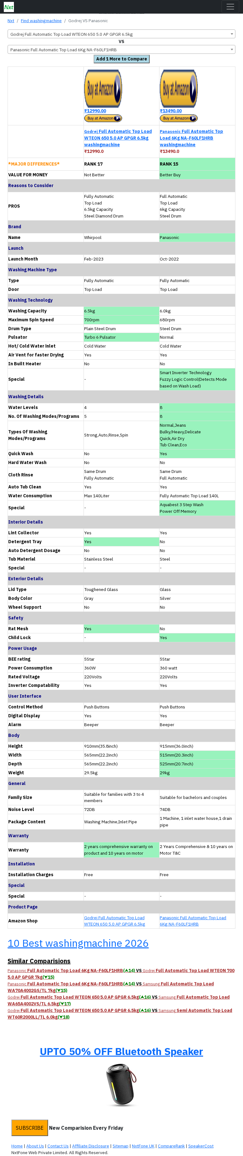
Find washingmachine (41, 20)
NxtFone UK (143, 1146)
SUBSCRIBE (30, 1128)
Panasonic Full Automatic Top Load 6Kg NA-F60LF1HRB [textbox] (63, 50)
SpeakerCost (201, 1146)
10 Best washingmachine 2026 (78, 943)
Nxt (11, 20)
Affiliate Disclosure (90, 1146)
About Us (35, 1146)
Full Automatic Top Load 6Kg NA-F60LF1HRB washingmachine (191, 138)
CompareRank (171, 1146)
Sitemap (120, 1146)
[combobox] (121, 33)
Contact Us (58, 1146)
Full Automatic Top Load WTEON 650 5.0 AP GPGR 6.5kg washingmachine (118, 138)
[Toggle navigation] (230, 6)
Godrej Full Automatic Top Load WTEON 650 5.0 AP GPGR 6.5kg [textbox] (71, 34)
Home (17, 1146)
